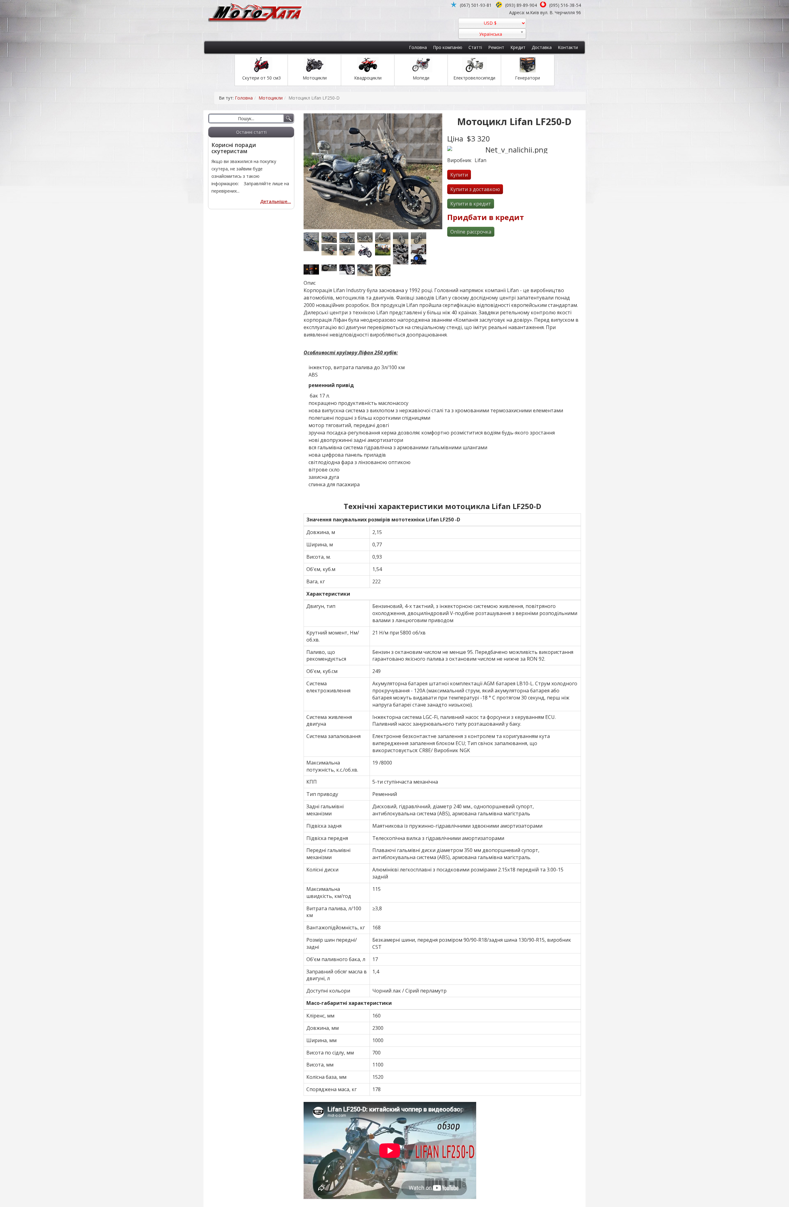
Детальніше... (275, 201)
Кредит (517, 47)
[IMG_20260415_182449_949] (312, 241)
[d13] (402, 249)
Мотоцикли (271, 98)
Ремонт (496, 47)
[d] (366, 237)
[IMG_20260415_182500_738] (330, 237)
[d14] (384, 238)
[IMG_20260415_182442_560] (348, 237)
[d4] (402, 259)
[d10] (420, 259)
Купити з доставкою (475, 189)
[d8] (420, 249)
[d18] (420, 238)
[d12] (312, 269)
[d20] (384, 270)
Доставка (542, 47)
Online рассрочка (470, 231)
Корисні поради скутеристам (233, 148)
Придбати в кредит (485, 217)
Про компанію (447, 47)
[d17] (348, 250)
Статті (475, 47)
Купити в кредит (470, 203)
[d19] (366, 270)
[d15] (402, 238)
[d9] (348, 269)
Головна (418, 47)
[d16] (330, 250)
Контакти (568, 47)
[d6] (330, 267)
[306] (384, 250)
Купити (459, 174)
